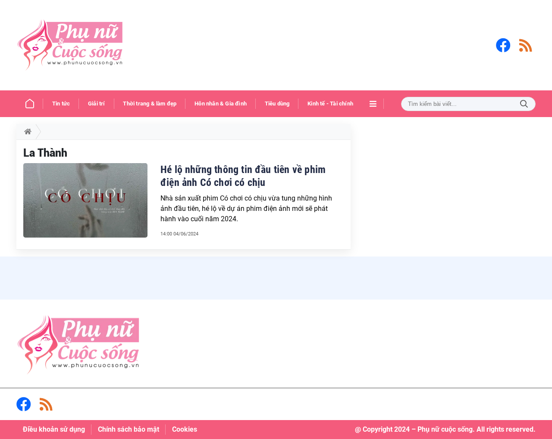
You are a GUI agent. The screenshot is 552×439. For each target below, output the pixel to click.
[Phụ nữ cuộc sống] (70, 45)
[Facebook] (503, 45)
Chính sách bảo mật (128, 429)
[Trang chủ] (29, 103)
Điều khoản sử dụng (54, 429)
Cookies (184, 429)
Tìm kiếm (524, 104)
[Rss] (525, 45)
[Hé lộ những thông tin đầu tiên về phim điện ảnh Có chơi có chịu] (85, 200)
